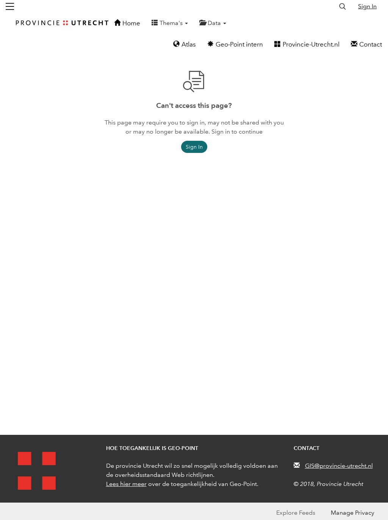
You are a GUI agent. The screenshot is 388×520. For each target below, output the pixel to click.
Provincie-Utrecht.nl (311, 44)
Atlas (188, 44)
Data (215, 22)
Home (131, 23)
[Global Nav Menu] (10, 6)
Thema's (172, 22)
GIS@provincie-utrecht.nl (339, 465)
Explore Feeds (295, 512)
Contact (370, 44)
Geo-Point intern (239, 44)
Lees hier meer (126, 483)
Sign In (367, 6)
